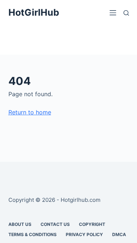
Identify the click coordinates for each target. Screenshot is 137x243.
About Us (19, 224)
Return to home (29, 112)
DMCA (119, 234)
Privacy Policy (84, 234)
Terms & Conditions (32, 234)
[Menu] (113, 12)
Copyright (92, 224)
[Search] (126, 13)
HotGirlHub (33, 12)
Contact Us (55, 224)
